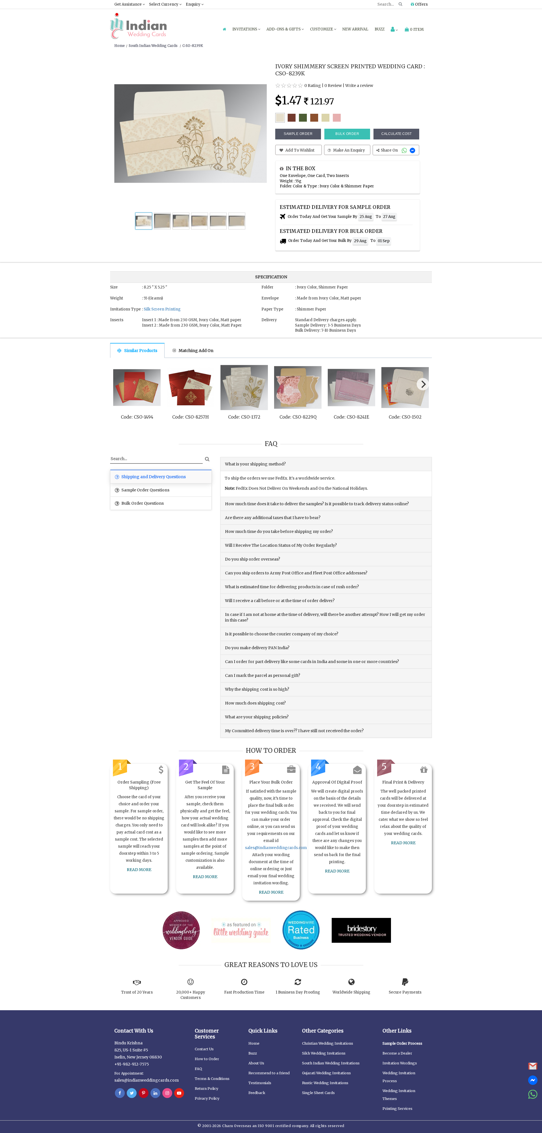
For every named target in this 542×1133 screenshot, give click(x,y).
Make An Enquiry (348, 150)
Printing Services (397, 1108)
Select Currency (164, 4)
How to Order (207, 1059)
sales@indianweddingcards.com (276, 847)
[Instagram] (167, 1093)
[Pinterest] (143, 1093)
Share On (390, 150)
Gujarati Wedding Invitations (326, 1073)
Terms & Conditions (212, 1079)
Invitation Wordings (400, 1063)
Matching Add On (196, 350)
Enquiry (193, 4)
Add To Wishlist (299, 150)
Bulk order (347, 134)
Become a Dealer (397, 1053)
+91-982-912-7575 (131, 1064)
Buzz (379, 29)
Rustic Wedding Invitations (325, 1083)
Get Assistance (128, 4)
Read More (139, 869)
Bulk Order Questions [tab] (142, 503)
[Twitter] (131, 1093)
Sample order (298, 134)
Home (253, 1043)
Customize (322, 29)
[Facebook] (119, 1093)
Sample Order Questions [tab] (145, 490)
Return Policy (206, 1088)
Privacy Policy (207, 1098)
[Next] (423, 384)
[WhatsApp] (404, 150)
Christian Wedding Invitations (327, 1043)
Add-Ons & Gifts (283, 29)
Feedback (256, 1093)
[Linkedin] (155, 1093)
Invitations (245, 29)
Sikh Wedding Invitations (324, 1053)
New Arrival (355, 29)
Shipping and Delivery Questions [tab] (153, 476)
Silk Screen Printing (162, 309)
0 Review (333, 85)
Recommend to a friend (269, 1073)
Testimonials (259, 1083)
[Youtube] (179, 1093)
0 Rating (312, 85)
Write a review (359, 85)
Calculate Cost (396, 134)
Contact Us (204, 1049)
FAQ (198, 1069)
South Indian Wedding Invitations (331, 1063)
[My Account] (394, 29)
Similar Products (140, 350)
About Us (256, 1063)
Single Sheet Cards (318, 1093)
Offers (421, 4)
